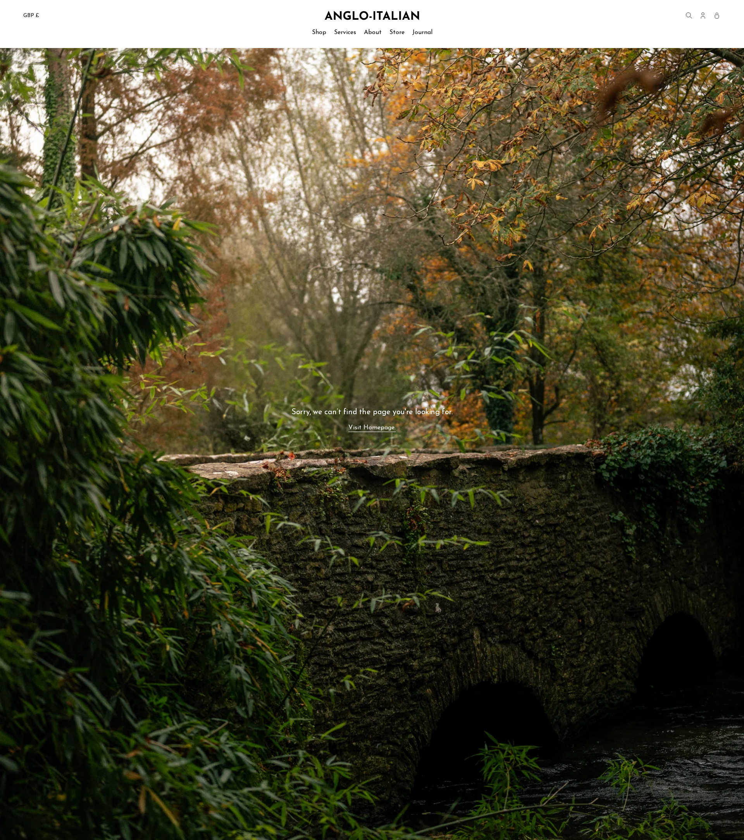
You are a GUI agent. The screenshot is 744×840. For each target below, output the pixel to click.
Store (397, 32)
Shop (319, 32)
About (373, 32)
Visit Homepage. (372, 428)
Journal (422, 32)
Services (345, 32)
